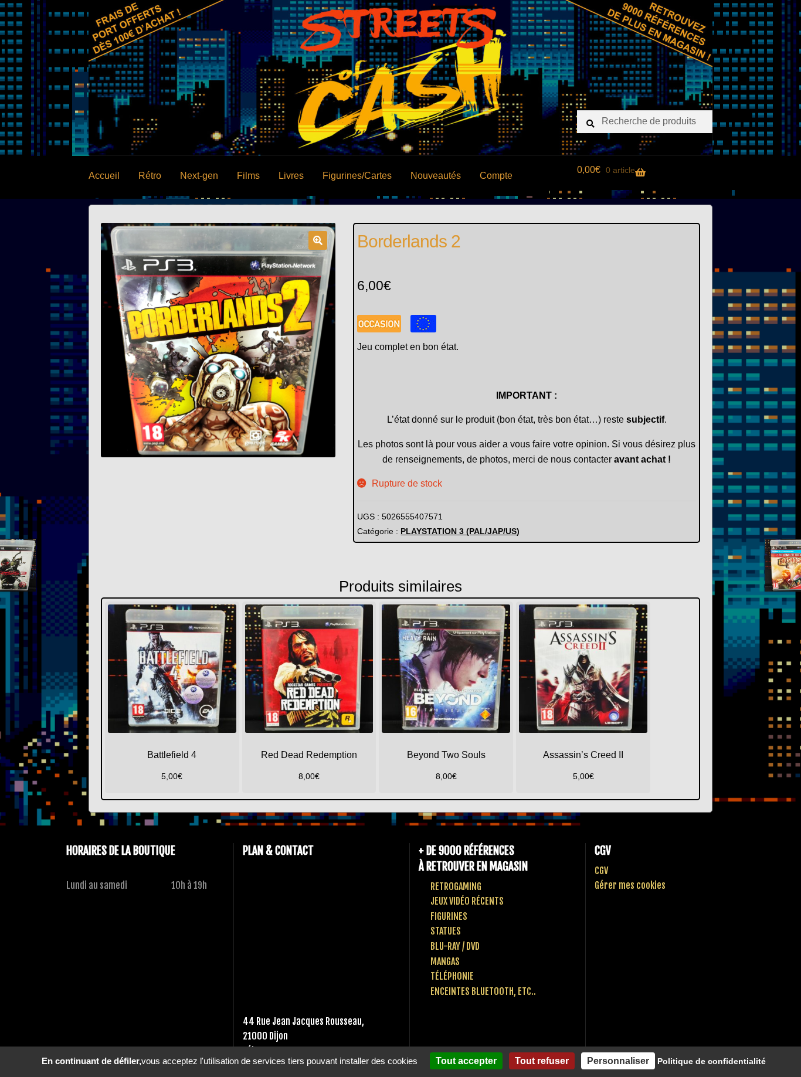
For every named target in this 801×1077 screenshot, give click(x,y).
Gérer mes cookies (630, 885)
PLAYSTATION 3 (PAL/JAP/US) (460, 531)
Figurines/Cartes (357, 176)
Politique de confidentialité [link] (711, 1061)
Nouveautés (435, 176)
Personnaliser (618, 1061)
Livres (291, 176)
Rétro (149, 176)
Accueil (104, 176)
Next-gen (199, 176)
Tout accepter (466, 1061)
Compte (496, 176)
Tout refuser (542, 1061)
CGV (601, 870)
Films (248, 176)
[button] (317, 240)
